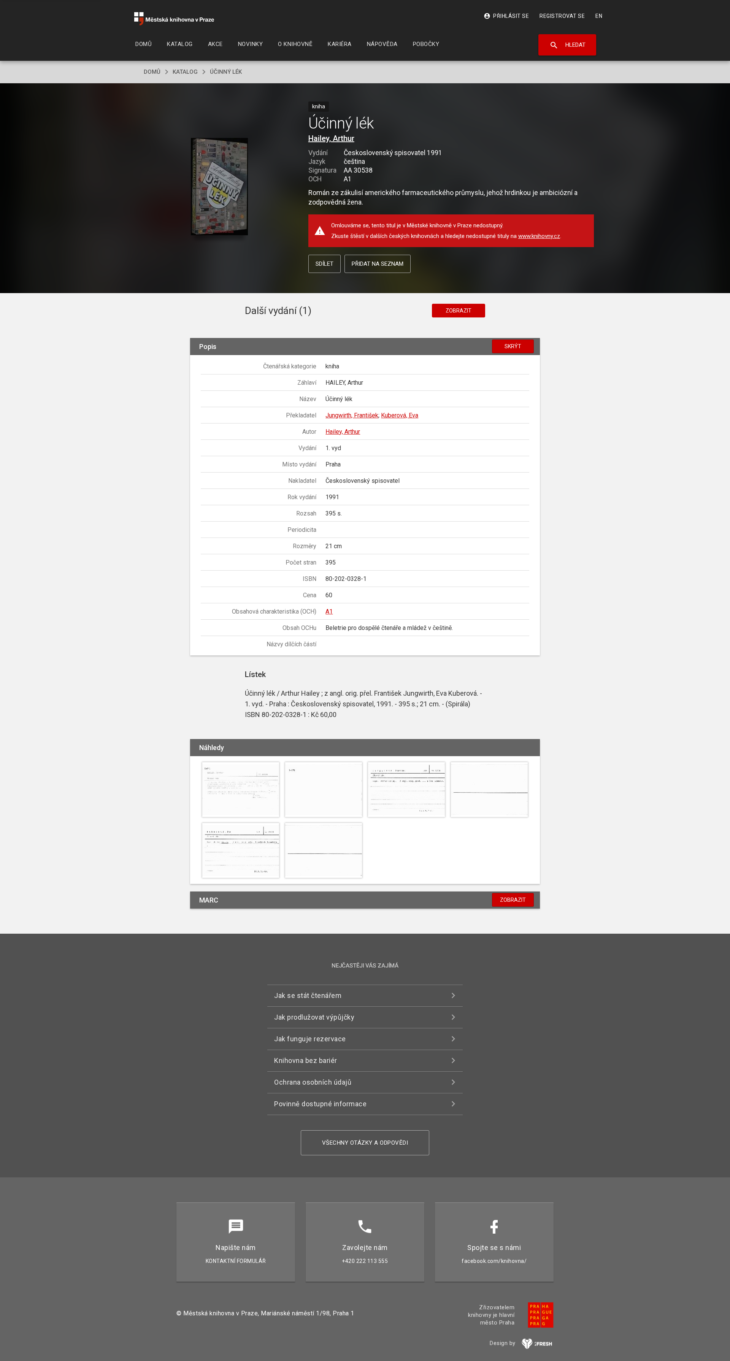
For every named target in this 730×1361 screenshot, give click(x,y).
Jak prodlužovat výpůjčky (314, 1017)
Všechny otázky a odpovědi (365, 1142)
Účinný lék (226, 71)
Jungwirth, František (351, 415)
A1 (329, 611)
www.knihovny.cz (539, 236)
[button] (219, 187)
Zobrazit (458, 311)
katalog (185, 71)
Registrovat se (562, 16)
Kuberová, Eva (399, 415)
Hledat (567, 45)
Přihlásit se (506, 16)
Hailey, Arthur (331, 138)
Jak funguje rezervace (310, 1039)
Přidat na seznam (377, 263)
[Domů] (174, 19)
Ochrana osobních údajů (312, 1082)
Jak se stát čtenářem (307, 995)
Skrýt (513, 346)
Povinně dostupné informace (320, 1104)
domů (152, 71)
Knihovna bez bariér (305, 1060)
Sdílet (324, 263)
